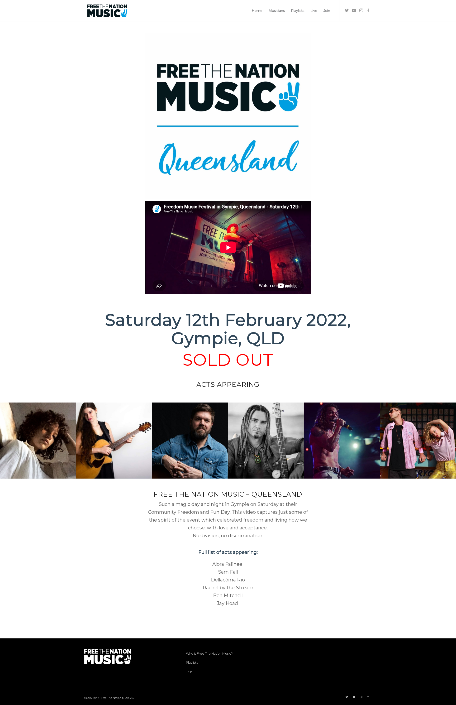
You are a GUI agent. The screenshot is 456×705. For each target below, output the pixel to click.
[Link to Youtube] (353, 10)
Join (189, 672)
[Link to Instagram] (361, 10)
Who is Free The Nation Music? (209, 653)
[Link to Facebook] (368, 10)
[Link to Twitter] (346, 10)
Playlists (192, 662)
